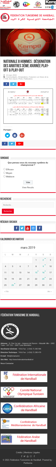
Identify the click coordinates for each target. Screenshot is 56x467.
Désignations (23, 77)
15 (36, 272)
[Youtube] (27, 228)
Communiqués (11, 77)
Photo (20, 79)
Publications (28, 79)
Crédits (19, 452)
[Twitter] (22, 228)
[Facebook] (16, 228)
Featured (32, 77)
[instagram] (33, 228)
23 (43, 279)
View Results (28, 187)
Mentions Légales (32, 452)
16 (43, 272)
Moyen (9, 173)
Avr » (49, 291)
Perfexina (28, 463)
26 (13, 285)
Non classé (13, 79)
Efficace (10, 169)
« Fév (6, 291)
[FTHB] (28, 16)
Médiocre (10, 176)
